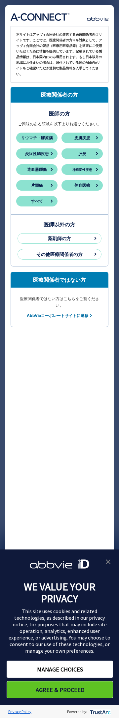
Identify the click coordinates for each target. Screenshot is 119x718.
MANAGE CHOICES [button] (60, 669)
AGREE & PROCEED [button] (60, 690)
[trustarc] (99, 711)
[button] (108, 561)
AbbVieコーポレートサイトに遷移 (58, 315)
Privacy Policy (19, 711)
